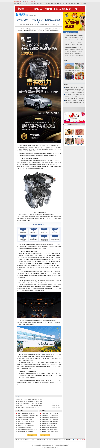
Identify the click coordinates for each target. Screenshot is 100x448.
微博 (69, 439)
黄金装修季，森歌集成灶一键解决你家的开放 (74, 49)
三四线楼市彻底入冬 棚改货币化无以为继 (73, 47)
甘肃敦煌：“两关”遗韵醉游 (69, 70)
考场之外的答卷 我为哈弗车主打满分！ (25, 419)
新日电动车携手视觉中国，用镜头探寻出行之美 (27, 413)
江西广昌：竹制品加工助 (80, 87)
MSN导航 (84, 3)
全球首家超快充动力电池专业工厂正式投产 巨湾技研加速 (29, 401)
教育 (52, 3)
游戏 (23, 3)
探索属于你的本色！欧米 (80, 102)
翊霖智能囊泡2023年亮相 (70, 102)
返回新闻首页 (31, 435)
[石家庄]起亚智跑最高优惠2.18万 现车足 (50, 427)
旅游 (46, 3)
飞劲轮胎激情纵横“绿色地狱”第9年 (24, 423)
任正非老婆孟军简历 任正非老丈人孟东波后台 (74, 35)
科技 (43, 3)
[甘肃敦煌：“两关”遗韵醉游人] (69, 66)
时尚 (26, 3)
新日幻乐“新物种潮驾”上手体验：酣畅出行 (73, 53)
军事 (61, 3)
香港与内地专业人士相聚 (70, 89)
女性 (63, 3)
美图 (66, 3)
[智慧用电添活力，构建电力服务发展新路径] (79, 66)
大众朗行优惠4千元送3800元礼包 (24, 427)
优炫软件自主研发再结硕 (80, 104)
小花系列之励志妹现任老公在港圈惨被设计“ (73, 44)
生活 (29, 3)
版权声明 (56, 444)
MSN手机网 (26, 1)
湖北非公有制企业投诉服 (70, 92)
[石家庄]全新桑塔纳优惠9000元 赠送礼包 (50, 419)
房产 (38, 3)
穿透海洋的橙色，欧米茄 (80, 96)
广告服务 (50, 444)
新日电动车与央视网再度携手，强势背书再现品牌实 (28, 415)
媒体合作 (45, 444)
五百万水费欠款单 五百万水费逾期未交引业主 (74, 55)
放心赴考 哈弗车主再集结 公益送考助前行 (26, 421)
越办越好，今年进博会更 (80, 94)
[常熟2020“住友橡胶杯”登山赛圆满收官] (79, 75)
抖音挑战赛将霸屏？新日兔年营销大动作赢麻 (74, 57)
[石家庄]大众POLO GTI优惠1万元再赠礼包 (50, 423)
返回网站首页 (44, 435)
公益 (72, 3)
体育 (78, 3)
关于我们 (39, 444)
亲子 (32, 3)
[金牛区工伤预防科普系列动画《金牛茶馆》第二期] (69, 75)
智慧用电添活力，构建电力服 (79, 70)
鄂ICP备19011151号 (64, 445)
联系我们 (62, 444)
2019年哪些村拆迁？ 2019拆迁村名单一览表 (74, 41)
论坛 (69, 3)
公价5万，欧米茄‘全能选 (80, 98)
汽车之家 (34, 15)
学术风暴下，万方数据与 (70, 96)
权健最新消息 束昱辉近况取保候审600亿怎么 (74, 39)
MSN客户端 (33, 1)
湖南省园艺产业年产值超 (80, 89)
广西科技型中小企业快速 (80, 90)
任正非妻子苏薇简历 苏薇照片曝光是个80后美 (74, 37)
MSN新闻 (83, 439)
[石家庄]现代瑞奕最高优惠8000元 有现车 (50, 417)
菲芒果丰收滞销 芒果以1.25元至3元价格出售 (74, 51)
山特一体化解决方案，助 (70, 98)
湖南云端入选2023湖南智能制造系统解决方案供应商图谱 (29, 399)
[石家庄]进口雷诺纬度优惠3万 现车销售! (49, 429)
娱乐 (49, 3)
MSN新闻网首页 (18, 1)
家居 (41, 3)
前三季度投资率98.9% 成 (70, 90)
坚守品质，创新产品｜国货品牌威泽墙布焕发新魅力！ (28, 407)
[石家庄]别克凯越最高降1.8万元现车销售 (50, 421)
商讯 (75, 3)
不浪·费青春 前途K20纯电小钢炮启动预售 (26, 417)
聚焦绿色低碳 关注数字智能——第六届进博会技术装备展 (29, 405)
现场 (78, 439)
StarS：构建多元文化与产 (70, 94)
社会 (21, 3)
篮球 (55, 3)
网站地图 (67, 444)
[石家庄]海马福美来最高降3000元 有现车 (50, 415)
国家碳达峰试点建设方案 (70, 87)
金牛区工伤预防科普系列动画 (69, 79)
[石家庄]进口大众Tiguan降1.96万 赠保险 (50, 431)
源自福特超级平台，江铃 (70, 104)
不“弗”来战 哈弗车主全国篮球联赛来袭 (25, 431)
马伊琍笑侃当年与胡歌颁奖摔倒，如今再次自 (74, 42)
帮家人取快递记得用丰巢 (79, 100)
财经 (18, 3)
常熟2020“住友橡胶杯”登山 (79, 79)
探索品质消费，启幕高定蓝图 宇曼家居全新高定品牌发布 (29, 403)
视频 (75, 439)
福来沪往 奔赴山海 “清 (69, 100)
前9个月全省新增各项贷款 (80, 92)
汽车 (35, 3)
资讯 (15, 3)
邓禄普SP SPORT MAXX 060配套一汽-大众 (26, 425)
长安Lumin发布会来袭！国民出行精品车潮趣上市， (28, 429)
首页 (30, 15)
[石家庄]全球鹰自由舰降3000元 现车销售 (50, 413)
